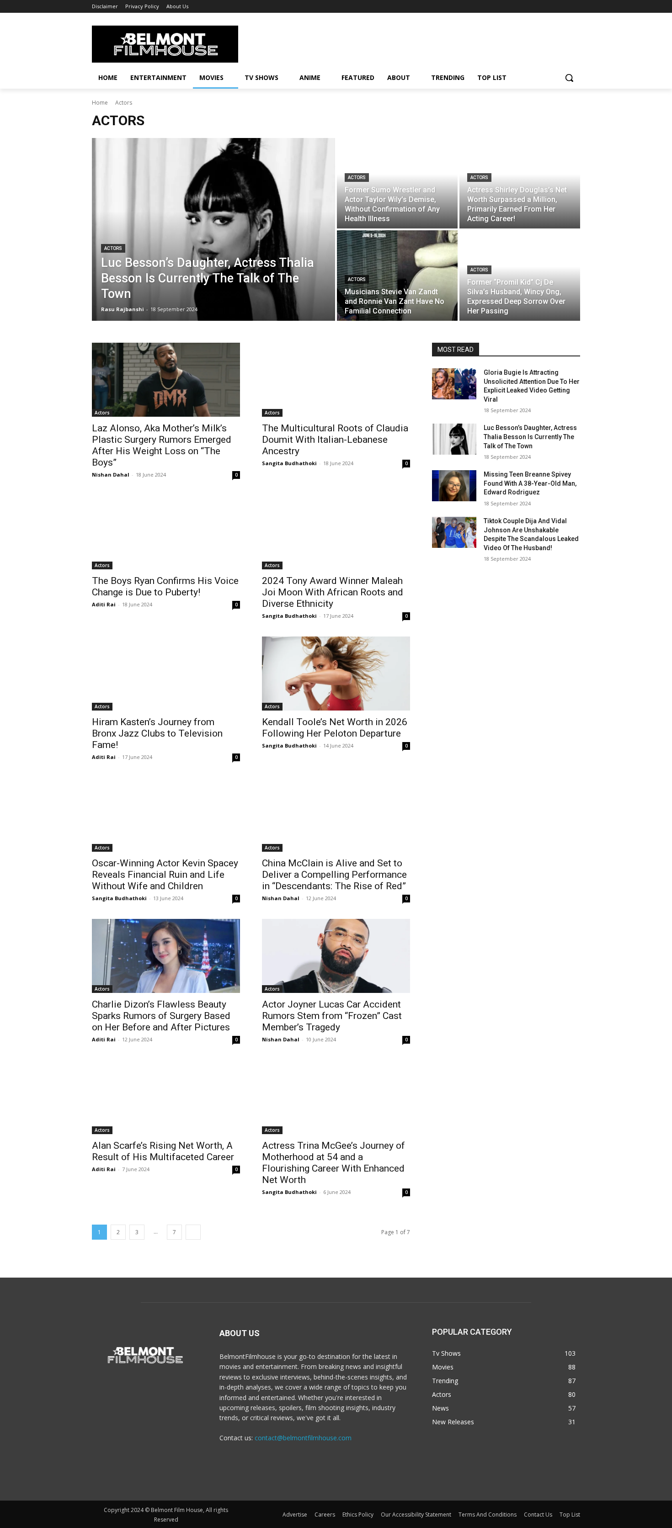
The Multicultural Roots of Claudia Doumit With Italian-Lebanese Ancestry (335, 439)
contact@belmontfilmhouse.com (303, 1437)
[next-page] (193, 1232)
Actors (113, 248)
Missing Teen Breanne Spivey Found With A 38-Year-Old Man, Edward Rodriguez (530, 483)
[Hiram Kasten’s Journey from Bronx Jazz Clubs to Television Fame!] (166, 674)
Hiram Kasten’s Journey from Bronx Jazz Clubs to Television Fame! (157, 733)
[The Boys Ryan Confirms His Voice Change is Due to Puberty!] (166, 532)
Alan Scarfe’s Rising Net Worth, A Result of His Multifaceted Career (163, 1151)
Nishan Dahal (110, 474)
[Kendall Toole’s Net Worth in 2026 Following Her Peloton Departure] (336, 674)
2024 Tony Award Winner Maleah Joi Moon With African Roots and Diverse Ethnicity (332, 592)
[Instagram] (336, 1481)
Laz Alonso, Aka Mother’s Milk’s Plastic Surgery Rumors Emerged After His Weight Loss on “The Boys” (161, 445)
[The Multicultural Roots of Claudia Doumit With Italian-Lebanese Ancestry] (336, 380)
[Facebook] (316, 1481)
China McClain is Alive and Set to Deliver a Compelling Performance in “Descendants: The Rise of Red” (334, 874)
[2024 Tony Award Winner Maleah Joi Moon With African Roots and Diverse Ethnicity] (336, 532)
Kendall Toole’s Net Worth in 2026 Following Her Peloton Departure (334, 727)
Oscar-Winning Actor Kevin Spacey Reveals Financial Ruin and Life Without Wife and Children (165, 874)
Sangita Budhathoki (289, 463)
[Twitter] (357, 1481)
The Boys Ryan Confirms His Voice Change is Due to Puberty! (165, 586)
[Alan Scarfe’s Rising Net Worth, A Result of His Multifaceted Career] (166, 1097)
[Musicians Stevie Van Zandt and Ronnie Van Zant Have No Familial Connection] (397, 275)
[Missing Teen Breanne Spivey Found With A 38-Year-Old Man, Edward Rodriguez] (454, 485)
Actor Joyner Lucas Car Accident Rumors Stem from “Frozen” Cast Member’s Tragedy (332, 1016)
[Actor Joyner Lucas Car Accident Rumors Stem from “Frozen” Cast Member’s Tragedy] (336, 956)
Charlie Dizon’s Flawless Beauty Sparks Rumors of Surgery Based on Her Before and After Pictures (161, 1016)
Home (100, 102)
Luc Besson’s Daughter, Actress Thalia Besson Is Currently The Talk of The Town (530, 436)
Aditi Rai (104, 604)
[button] (569, 78)
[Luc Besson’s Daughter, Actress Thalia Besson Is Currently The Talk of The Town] (213, 229)
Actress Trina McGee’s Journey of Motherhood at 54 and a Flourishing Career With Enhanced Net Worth (333, 1162)
